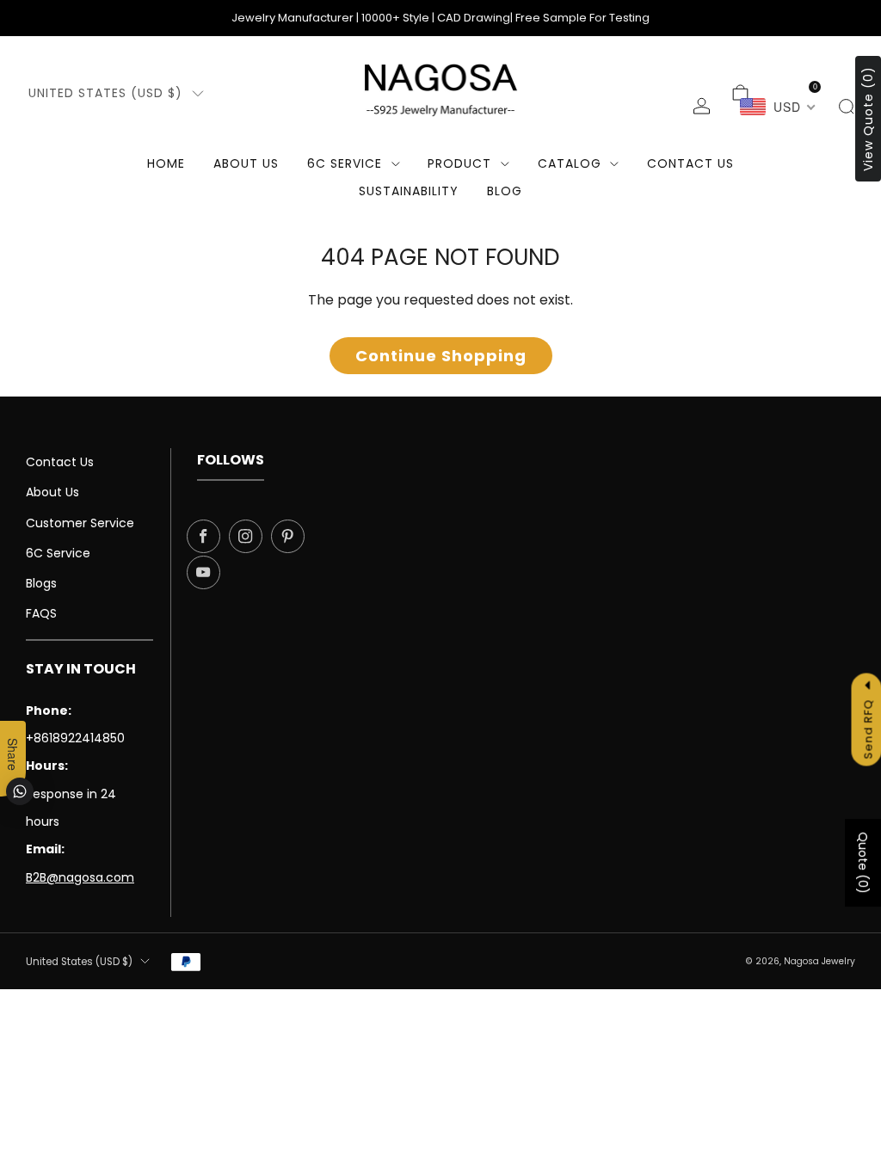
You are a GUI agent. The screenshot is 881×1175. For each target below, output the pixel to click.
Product (459, 163)
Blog (504, 191)
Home (166, 163)
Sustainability (409, 191)
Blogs (41, 583)
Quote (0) (863, 863)
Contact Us (60, 462)
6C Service (344, 163)
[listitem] (440, 18)
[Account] (702, 106)
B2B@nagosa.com (80, 877)
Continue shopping (441, 355)
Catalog (569, 163)
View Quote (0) (868, 118)
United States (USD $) (105, 93)
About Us (246, 163)
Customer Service (80, 523)
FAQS (41, 613)
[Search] (846, 106)
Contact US (690, 163)
